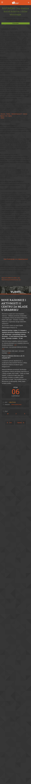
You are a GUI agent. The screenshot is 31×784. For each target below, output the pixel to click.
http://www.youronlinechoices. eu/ (11, 280)
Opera (10, 116)
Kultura (13, 404)
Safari (2, 118)
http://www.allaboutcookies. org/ (11, 278)
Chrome (3, 114)
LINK (15, 345)
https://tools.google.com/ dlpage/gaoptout (16, 259)
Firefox (8, 114)
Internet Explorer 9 (16, 114)
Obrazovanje (18, 404)
